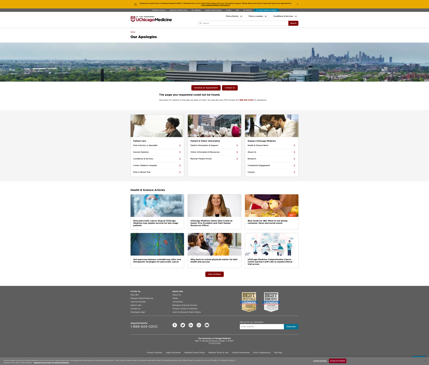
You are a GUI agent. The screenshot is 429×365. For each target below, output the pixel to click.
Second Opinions (141, 152)
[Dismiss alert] (298, 4)
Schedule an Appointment (206, 88)
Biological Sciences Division (184, 305)
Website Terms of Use (218, 353)
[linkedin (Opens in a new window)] (191, 325)
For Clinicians (196, 10)
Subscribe (291, 327)
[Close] (425, 360)
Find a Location (256, 16)
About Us (252, 152)
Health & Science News (213, 10)
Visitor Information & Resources (205, 152)
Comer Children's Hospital (145, 165)
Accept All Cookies (337, 361)
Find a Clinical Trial (141, 172)
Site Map (278, 353)
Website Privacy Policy (194, 353)
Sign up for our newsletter (252, 322)
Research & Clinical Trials (178, 10)
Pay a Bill (134, 295)
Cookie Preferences (241, 353)
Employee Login (137, 312)
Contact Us (230, 88)
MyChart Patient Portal (200, 159)
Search (293, 23)
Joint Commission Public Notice (186, 312)
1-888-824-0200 (245, 100)
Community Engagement (259, 165)
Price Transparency (262, 353)
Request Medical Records (141, 298)
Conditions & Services (283, 16)
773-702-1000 (214, 343)
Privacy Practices (154, 353)
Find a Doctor (232, 16)
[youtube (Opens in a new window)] (207, 325)
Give (237, 10)
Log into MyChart (138, 302)
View (203, 5)
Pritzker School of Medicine (184, 309)
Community (177, 302)
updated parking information (218, 5)
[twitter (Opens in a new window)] (183, 325)
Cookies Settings (320, 361)
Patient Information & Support (204, 145)
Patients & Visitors (158, 10)
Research (252, 159)
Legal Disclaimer (173, 353)
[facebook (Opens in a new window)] (174, 325)
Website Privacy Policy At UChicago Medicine (51, 362)
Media (175, 298)
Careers (228, 10)
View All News (214, 274)
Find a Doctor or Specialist (145, 145)
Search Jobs (135, 305)
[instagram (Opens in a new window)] (199, 325)
